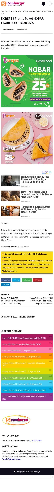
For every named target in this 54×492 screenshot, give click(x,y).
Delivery (24, 254)
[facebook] (3, 430)
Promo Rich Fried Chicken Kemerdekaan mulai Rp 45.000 (24, 338)
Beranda (4, 11)
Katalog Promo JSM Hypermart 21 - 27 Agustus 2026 (22, 378)
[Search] (43, 4)
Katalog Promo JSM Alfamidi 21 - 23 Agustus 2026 (21, 371)
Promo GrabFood (14, 11)
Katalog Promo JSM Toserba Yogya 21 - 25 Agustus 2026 (23, 390)
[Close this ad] (52, 477)
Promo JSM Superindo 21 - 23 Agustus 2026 (19, 350)
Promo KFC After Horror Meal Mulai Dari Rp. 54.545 (21, 344)
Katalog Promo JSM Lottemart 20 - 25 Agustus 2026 (22, 384)
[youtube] (20, 430)
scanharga (35, 471)
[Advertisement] (27, 485)
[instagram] (16, 430)
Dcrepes (16, 254)
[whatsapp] (10, 430)
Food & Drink (34, 254)
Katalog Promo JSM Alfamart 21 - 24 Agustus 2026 (21, 357)
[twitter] (6, 430)
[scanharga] (13, 6)
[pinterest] (13, 430)
